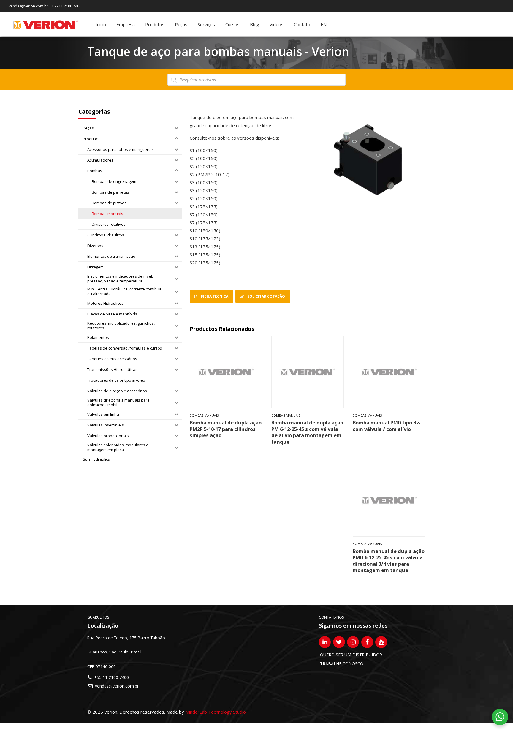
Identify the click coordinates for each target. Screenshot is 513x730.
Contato (302, 24)
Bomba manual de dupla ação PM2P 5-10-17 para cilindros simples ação (226, 429)
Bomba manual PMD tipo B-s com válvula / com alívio (387, 425)
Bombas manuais (204, 415)
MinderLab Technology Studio (215, 712)
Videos (277, 24)
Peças (181, 24)
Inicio (101, 24)
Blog (254, 24)
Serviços (206, 24)
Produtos (154, 24)
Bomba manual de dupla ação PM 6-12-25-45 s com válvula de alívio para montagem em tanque (307, 432)
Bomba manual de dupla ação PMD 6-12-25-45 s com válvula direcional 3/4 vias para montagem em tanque (389, 560)
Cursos (232, 24)
